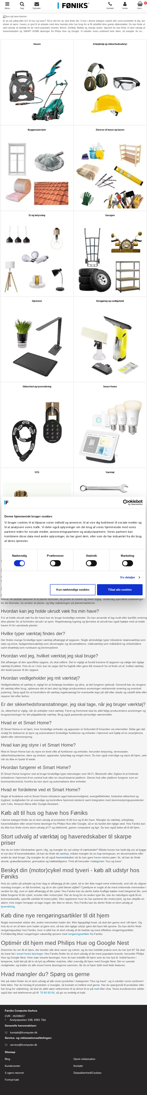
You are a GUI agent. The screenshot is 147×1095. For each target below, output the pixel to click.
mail (97, 988)
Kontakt (78, 1065)
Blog (7, 1058)
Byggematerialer (37, 129)
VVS (37, 472)
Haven (37, 44)
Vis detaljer (127, 577)
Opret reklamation (84, 1058)
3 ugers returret (14, 1072)
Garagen (110, 215)
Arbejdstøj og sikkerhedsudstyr (110, 44)
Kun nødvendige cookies (72, 589)
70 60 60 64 (47, 992)
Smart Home (110, 386)
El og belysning (37, 215)
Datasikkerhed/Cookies (87, 1072)
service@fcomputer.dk (23, 1044)
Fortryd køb (12, 1079)
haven (97, 857)
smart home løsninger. (31, 953)
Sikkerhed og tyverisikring (37, 386)
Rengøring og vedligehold (110, 301)
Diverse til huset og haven (110, 129)
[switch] (55, 563)
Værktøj (110, 472)
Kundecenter (12, 1065)
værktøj (64, 853)
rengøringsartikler (78, 933)
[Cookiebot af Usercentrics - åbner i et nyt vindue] (126, 502)
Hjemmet (37, 301)
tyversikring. (8, 906)
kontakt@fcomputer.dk (23, 1032)
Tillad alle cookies (120, 589)
